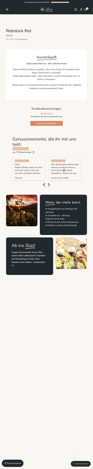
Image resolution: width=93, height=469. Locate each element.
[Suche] (75, 9)
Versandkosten (22, 39)
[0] (85, 9)
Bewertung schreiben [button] (46, 123)
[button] (44, 184)
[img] (47, 149)
